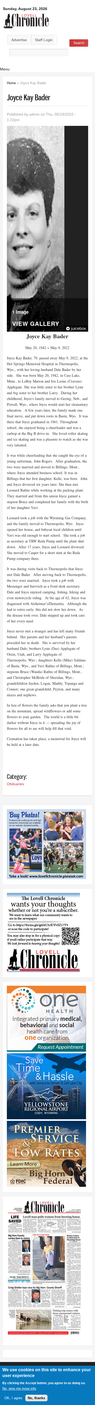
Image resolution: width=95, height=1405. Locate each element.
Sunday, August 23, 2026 (25, 9)
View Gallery (35, 324)
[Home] (26, 29)
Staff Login (44, 40)
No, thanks (36, 1398)
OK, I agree (13, 1398)
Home (11, 83)
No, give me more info (19, 1388)
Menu (5, 69)
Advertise (19, 40)
